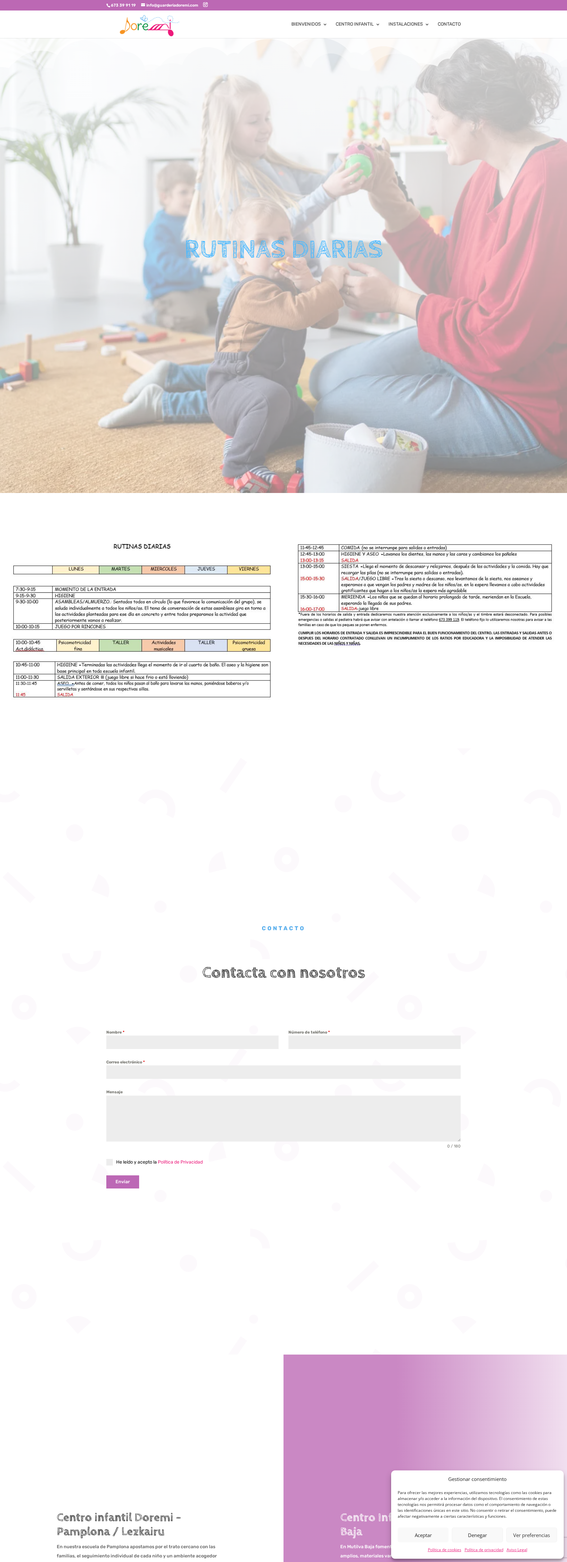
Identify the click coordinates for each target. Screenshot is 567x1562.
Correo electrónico (125, 1062)
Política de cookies (444, 1549)
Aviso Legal (517, 1549)
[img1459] (425, 651)
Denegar (477, 1535)
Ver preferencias (531, 1535)
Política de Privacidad (180, 1162)
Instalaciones (405, 24)
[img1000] (141, 699)
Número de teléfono (309, 1032)
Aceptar (423, 1535)
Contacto (449, 24)
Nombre (115, 1032)
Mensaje (114, 1092)
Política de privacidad (484, 1549)
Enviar (123, 1182)
